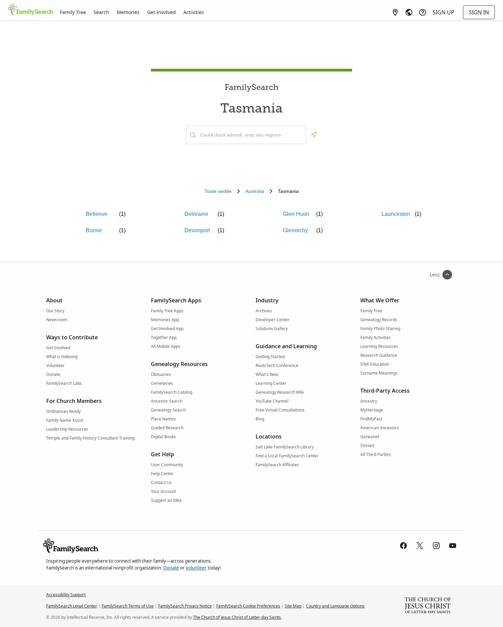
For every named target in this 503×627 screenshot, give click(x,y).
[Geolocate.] (314, 135)
